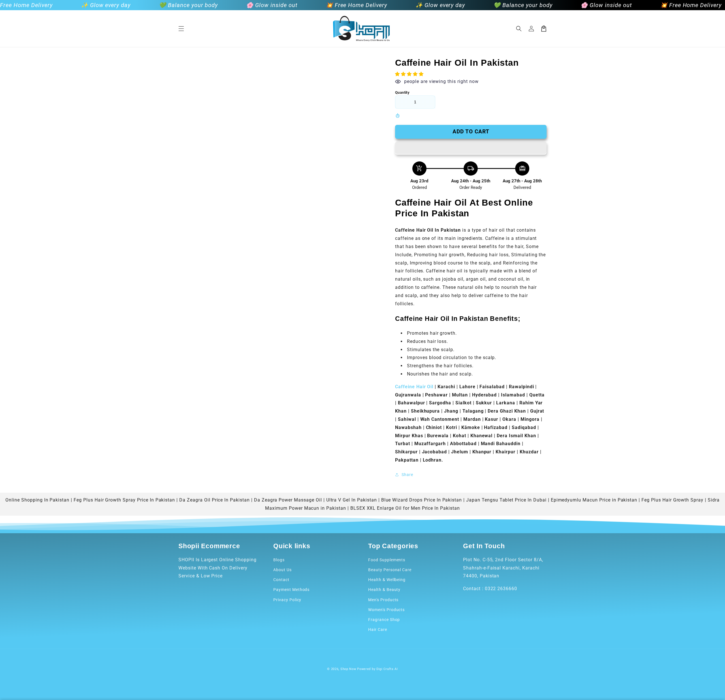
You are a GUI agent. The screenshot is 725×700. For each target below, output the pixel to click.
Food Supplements (386, 560)
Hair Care (377, 629)
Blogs (279, 560)
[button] (181, 28)
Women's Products (386, 609)
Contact (281, 579)
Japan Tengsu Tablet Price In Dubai (506, 500)
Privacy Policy (287, 599)
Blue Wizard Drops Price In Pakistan (421, 500)
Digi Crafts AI (387, 669)
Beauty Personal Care (389, 569)
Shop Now (348, 669)
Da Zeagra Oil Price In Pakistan (214, 500)
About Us (282, 569)
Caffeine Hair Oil (415, 386)
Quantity (402, 92)
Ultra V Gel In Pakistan (351, 500)
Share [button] (407, 474)
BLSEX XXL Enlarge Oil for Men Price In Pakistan (405, 508)
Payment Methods (291, 589)
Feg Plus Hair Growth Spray (672, 500)
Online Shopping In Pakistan (37, 500)
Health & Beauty (384, 589)
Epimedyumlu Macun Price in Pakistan (594, 500)
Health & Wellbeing (387, 579)
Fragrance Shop (384, 619)
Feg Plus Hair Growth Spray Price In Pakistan (124, 500)
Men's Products (383, 599)
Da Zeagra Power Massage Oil (288, 500)
